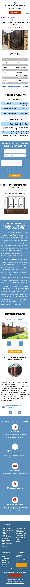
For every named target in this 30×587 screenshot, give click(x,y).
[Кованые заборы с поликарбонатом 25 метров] (15, 40)
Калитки (18, 541)
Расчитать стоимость (15, 12)
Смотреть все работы (15, 351)
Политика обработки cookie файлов (15, 583)
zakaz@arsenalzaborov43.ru (15, 569)
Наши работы (5, 558)
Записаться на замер (21, 564)
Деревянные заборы (21, 528)
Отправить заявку (15, 175)
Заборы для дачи (6, 528)
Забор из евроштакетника (6, 536)
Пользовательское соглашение (15, 581)
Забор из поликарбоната (20, 531)
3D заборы (5, 538)
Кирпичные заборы (21, 533)
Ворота (18, 539)
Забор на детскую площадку (6, 541)
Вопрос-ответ (5, 562)
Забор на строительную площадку (5, 548)
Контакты (4, 566)
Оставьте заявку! (15, 8)
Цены (3, 556)
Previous (9, 343)
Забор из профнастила (8, 530)
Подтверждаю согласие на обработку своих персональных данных (15, 170)
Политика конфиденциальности (15, 579)
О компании (5, 564)
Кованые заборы (20, 537)
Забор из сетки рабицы (6, 533)
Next (21, 343)
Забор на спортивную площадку (7, 544)
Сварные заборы (20, 535)
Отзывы (4, 560)
